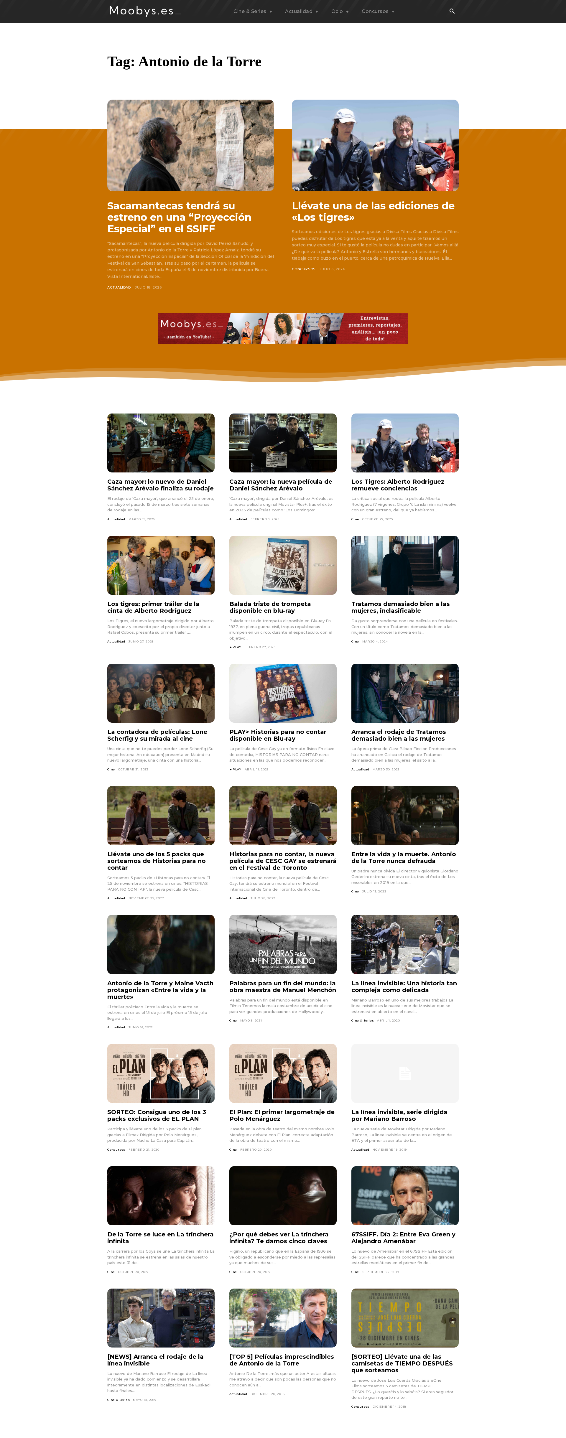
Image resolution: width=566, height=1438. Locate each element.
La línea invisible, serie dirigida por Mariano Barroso (399, 1115)
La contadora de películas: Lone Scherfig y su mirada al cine (157, 735)
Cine (355, 519)
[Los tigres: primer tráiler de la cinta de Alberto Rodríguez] (161, 565)
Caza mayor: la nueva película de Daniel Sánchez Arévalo (280, 485)
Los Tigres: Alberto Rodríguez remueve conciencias (397, 485)
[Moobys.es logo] (145, 11)
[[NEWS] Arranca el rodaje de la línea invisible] (161, 1318)
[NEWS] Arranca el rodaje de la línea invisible (155, 1360)
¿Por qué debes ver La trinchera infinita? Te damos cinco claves (279, 1238)
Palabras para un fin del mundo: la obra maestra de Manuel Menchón (282, 987)
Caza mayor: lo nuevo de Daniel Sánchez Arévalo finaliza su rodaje (160, 485)
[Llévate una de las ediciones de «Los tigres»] (375, 145)
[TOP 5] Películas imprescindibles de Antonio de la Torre (281, 1360)
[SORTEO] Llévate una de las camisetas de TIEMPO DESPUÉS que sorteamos (402, 1363)
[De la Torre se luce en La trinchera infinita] (161, 1195)
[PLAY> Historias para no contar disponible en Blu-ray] (283, 693)
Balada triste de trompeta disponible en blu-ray (270, 607)
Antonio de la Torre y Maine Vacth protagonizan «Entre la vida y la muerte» (160, 990)
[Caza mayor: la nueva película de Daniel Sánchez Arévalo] (283, 443)
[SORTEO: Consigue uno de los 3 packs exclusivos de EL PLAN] (161, 1073)
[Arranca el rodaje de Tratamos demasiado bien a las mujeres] (405, 693)
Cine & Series (362, 1020)
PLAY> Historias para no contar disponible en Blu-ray (277, 735)
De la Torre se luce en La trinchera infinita (160, 1238)
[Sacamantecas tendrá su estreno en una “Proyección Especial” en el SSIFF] (190, 145)
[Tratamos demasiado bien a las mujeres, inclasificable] (405, 565)
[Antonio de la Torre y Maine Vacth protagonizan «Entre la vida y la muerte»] (161, 944)
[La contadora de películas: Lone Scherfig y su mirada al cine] (161, 693)
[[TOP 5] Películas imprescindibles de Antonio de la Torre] (283, 1318)
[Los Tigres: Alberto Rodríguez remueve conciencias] (405, 443)
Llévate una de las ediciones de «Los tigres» (373, 211)
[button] (452, 12)
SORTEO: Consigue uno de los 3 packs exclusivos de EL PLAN (156, 1115)
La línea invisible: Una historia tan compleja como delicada (404, 987)
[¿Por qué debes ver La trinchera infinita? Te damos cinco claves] (283, 1195)
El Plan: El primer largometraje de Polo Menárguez (282, 1115)
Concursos (303, 269)
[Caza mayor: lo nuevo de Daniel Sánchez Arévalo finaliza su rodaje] (161, 443)
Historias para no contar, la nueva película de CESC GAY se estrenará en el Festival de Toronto (283, 861)
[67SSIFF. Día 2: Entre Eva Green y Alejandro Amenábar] (405, 1195)
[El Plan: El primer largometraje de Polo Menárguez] (283, 1073)
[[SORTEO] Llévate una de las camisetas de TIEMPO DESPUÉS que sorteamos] (405, 1318)
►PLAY (235, 647)
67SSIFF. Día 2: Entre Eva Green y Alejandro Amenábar (403, 1238)
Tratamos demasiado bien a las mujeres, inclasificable (400, 607)
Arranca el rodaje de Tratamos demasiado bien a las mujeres (398, 735)
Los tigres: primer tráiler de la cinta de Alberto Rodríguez (153, 607)
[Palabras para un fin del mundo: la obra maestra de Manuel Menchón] (283, 944)
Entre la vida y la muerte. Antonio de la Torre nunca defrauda (403, 857)
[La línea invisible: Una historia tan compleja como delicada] (405, 944)
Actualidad (119, 287)
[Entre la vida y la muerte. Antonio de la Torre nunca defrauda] (405, 815)
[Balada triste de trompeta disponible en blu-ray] (283, 565)
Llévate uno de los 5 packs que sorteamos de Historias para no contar (156, 861)
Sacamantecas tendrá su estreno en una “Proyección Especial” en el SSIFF (179, 217)
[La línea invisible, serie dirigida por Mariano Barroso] (405, 1073)
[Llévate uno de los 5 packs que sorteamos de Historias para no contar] (161, 815)
